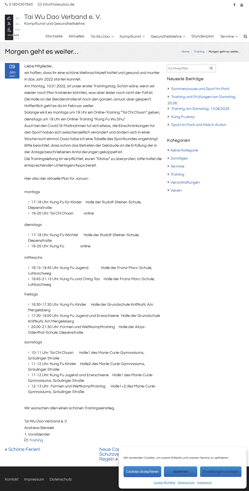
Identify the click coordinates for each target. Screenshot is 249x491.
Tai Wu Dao (100, 36)
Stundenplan (202, 36)
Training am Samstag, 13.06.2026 (200, 109)
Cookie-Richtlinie (164, 482)
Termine (227, 36)
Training (199, 51)
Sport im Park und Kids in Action (198, 125)
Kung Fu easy (183, 117)
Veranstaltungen (185, 182)
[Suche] (245, 36)
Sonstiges (179, 158)
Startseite (53, 36)
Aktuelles (76, 36)
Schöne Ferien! (24, 449)
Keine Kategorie (184, 150)
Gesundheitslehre (166, 36)
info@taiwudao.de (58, 4)
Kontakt (11, 479)
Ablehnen (180, 471)
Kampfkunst (130, 36)
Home (185, 51)
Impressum (204, 482)
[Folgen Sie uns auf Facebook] (234, 4)
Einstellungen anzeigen (221, 471)
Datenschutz (186, 482)
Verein (176, 190)
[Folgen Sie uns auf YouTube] (241, 4)
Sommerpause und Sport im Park (200, 89)
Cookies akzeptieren (142, 471)
